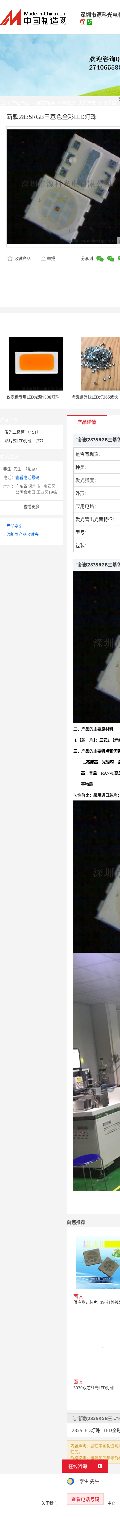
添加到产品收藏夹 (23, 534)
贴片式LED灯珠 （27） (25, 441)
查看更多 (32, 507)
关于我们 (49, 1503)
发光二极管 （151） (23, 432)
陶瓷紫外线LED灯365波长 (95, 397)
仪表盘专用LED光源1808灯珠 (33, 397)
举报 (51, 258)
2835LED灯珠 (86, 1430)
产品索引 (15, 526)
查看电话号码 (27, 477)
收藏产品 (22, 258)
